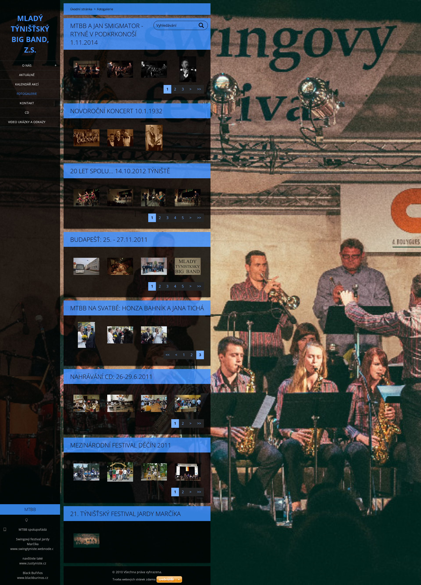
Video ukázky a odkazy (26, 122)
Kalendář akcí (27, 84)
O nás (27, 65)
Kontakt (27, 103)
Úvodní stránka (81, 9)
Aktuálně (27, 75)
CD (27, 112)
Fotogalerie (27, 94)
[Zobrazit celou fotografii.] (86, 69)
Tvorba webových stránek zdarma (133, 579)
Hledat (201, 25)
